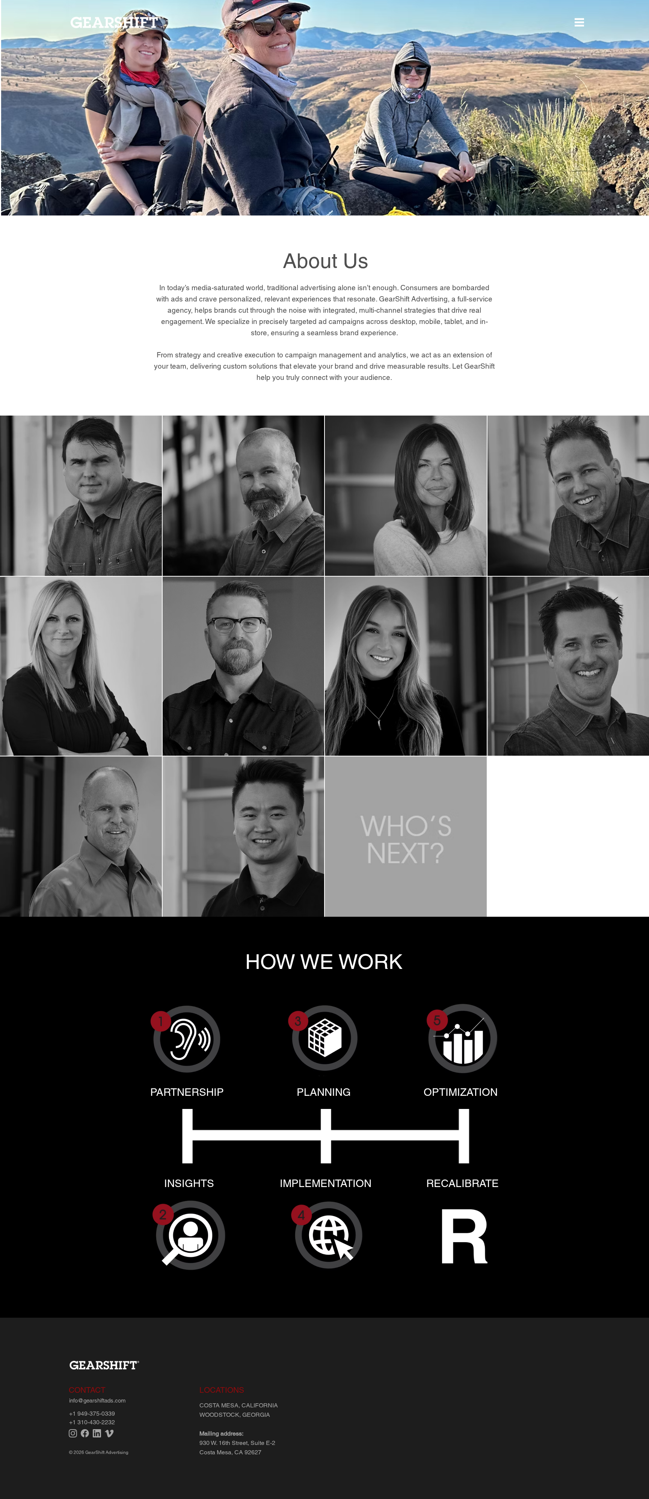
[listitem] (187, 1048)
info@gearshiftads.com (97, 1400)
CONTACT (87, 1390)
